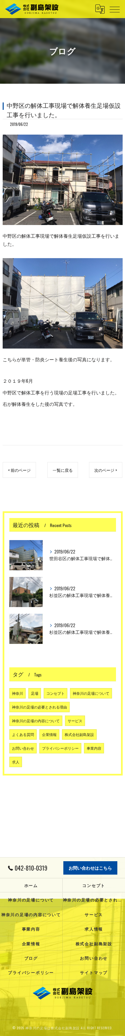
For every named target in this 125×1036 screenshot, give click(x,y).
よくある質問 (23, 734)
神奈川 (17, 693)
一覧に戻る (63, 470)
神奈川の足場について (91, 693)
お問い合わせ (23, 748)
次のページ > (105, 470)
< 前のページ (19, 470)
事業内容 (94, 748)
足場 (34, 693)
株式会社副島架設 (79, 734)
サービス (75, 720)
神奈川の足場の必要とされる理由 (39, 707)
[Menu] (114, 9)
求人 (15, 761)
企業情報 (49, 734)
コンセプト (55, 693)
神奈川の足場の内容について (36, 720)
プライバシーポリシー (60, 748)
